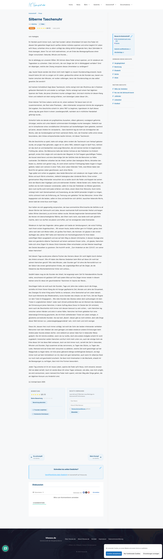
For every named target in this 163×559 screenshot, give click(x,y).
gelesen (81, 409)
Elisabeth (117, 70)
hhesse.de (51, 538)
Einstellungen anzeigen (151, 553)
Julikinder (117, 96)
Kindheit (117, 103)
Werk (85, 5)
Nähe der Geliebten (120, 89)
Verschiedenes (125, 5)
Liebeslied (117, 100)
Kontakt (93, 539)
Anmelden (95, 492)
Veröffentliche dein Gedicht (56, 475)
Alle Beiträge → (119, 52)
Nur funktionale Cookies (132, 553)
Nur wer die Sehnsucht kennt (124, 92)
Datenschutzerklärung (78, 409)
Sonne (117, 43)
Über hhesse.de (70, 539)
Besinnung (117, 67)
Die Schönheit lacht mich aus (123, 40)
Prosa (40, 13)
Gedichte (97, 5)
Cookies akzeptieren (114, 553)
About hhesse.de (83, 539)
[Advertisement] (66, 436)
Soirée (116, 74)
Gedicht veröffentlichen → (122, 49)
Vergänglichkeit (119, 63)
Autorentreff (110, 5)
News (78, 5)
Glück (116, 77)
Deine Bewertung (37, 398)
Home (71, 5)
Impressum (102, 539)
